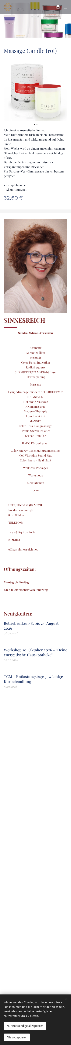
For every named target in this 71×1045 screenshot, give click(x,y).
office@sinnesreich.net (23, 549)
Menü (65, 7)
